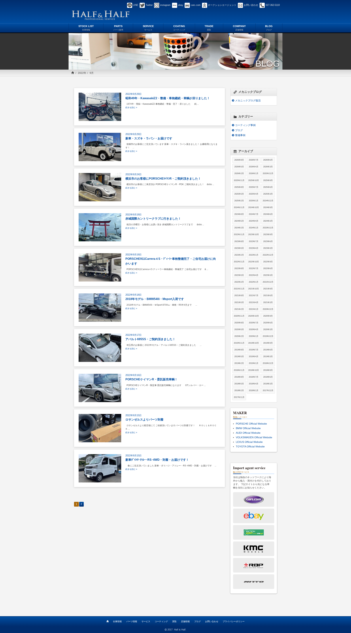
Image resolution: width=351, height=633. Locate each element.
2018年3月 (268, 384)
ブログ (239, 130)
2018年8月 (239, 377)
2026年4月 (253, 167)
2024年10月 (253, 207)
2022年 (82, 72)
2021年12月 (268, 282)
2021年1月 (253, 309)
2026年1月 (253, 173)
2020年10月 (253, 316)
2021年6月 (268, 295)
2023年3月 (268, 248)
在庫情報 (117, 621)
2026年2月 (239, 173)
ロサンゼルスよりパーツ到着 (144, 419)
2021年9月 (268, 289)
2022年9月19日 (133, 214)
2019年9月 (268, 343)
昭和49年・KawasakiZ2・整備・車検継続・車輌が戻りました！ (167, 98)
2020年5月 (239, 329)
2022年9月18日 (133, 295)
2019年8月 (239, 350)
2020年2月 (239, 336)
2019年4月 (253, 356)
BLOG (269, 28)
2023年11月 (239, 234)
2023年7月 (253, 241)
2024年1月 (253, 228)
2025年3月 (268, 194)
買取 (174, 621)
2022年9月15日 (133, 415)
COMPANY (239, 28)
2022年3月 (268, 275)
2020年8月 (239, 323)
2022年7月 (253, 268)
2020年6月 (268, 323)
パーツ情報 (131, 621)
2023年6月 (268, 241)
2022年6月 (268, 268)
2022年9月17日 (133, 335)
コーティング (161, 621)
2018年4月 (253, 384)
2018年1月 (253, 390)
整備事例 (240, 135)
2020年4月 (253, 329)
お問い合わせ (211, 621)
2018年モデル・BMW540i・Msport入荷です (154, 299)
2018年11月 (239, 370)
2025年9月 (268, 180)
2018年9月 (268, 370)
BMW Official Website (248, 428)
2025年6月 (268, 187)
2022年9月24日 (133, 174)
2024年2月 (239, 228)
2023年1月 (253, 255)
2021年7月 (253, 295)
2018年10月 (253, 370)
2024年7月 (253, 214)
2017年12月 (268, 390)
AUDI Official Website (248, 432)
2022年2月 (239, 282)
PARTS (118, 28)
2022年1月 (253, 282)
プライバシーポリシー (234, 621)
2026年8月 (239, 160)
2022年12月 (268, 255)
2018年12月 (268, 363)
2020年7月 (253, 323)
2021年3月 (268, 302)
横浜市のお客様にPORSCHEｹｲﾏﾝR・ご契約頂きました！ (163, 178)
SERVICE (148, 28)
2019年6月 (268, 350)
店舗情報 (185, 621)
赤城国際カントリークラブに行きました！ (153, 218)
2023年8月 (239, 241)
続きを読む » (131, 107)
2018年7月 (253, 377)
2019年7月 (253, 350)
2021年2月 (239, 309)
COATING (179, 28)
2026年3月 (268, 167)
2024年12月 (268, 200)
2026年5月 (239, 167)
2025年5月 (239, 194)
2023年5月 (239, 248)
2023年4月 (253, 248)
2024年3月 (268, 221)
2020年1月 (253, 336)
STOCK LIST (86, 28)
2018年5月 (239, 384)
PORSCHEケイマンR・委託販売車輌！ (151, 379)
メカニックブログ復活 (248, 100)
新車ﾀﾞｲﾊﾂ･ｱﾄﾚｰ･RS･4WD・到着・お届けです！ (157, 459)
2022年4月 (253, 275)
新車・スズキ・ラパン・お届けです (148, 138)
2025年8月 (239, 187)
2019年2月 (239, 363)
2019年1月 (253, 363)
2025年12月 (268, 173)
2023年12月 (268, 228)
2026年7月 (253, 160)
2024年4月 (253, 221)
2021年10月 (253, 289)
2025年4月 (253, 194)
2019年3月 (268, 356)
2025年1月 (253, 200)
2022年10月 (253, 262)
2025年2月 (239, 200)
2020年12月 (268, 309)
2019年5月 (239, 356)
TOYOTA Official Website (250, 446)
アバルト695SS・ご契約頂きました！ (150, 339)
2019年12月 (268, 336)
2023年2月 (239, 255)
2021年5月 (239, 302)
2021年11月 (239, 289)
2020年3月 (268, 329)
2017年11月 (239, 397)
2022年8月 (239, 268)
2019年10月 (253, 343)
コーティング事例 (245, 125)
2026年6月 (268, 160)
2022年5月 (239, 275)
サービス (145, 621)
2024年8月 (239, 214)
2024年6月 (268, 214)
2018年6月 (268, 377)
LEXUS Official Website (249, 441)
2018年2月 (239, 390)
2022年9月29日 (133, 94)
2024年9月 (268, 207)
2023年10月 (253, 234)
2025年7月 (253, 187)
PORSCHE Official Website (251, 423)
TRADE (209, 28)
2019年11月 (239, 343)
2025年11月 (239, 180)
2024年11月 (239, 207)
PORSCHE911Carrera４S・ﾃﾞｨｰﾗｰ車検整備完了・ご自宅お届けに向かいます (170, 261)
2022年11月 (239, 262)
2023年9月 (268, 234)
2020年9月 (268, 316)
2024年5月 (239, 221)
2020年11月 (239, 316)
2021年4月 (253, 302)
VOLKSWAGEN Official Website (254, 437)
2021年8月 (239, 295)
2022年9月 (268, 262)
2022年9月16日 (133, 375)
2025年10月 (253, 180)
